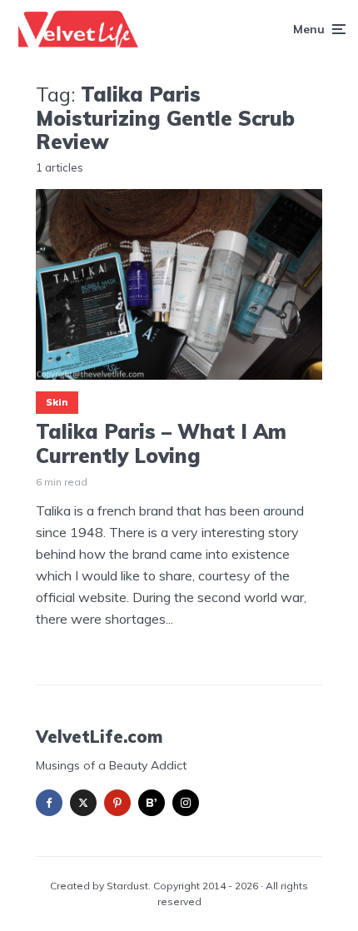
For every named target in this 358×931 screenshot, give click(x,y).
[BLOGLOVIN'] (151, 802)
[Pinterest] (117, 802)
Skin (57, 402)
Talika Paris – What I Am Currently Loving (161, 444)
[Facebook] (49, 802)
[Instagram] (185, 802)
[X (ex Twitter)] (83, 802)
